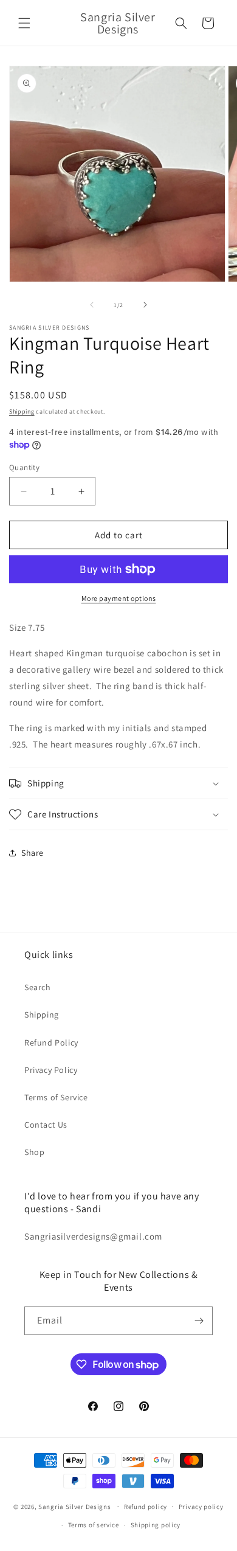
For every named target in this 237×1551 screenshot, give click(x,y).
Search (37, 987)
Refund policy (145, 1506)
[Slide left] (91, 304)
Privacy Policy (50, 1069)
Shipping (22, 411)
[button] (24, 23)
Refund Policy (51, 1042)
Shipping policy (156, 1525)
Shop (34, 1152)
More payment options (118, 598)
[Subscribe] (198, 1320)
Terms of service (93, 1525)
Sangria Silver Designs (74, 1506)
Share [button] (32, 852)
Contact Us (45, 1124)
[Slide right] (145, 304)
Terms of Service (56, 1097)
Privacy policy (201, 1506)
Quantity (24, 467)
